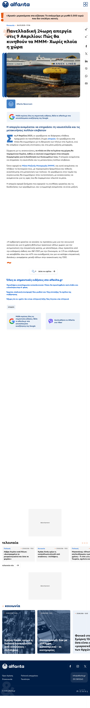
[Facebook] (86, 46)
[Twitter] (86, 53)
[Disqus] (45, 365)
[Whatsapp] (86, 76)
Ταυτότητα (25, 679)
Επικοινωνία (7, 679)
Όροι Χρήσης (7, 676)
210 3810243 (78, 679)
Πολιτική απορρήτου (29, 676)
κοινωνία (12, 606)
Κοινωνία (10, 25)
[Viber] (86, 68)
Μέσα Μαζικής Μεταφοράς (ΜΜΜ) (38, 165)
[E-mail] (86, 83)
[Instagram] (77, 666)
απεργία (52, 138)
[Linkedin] (86, 61)
